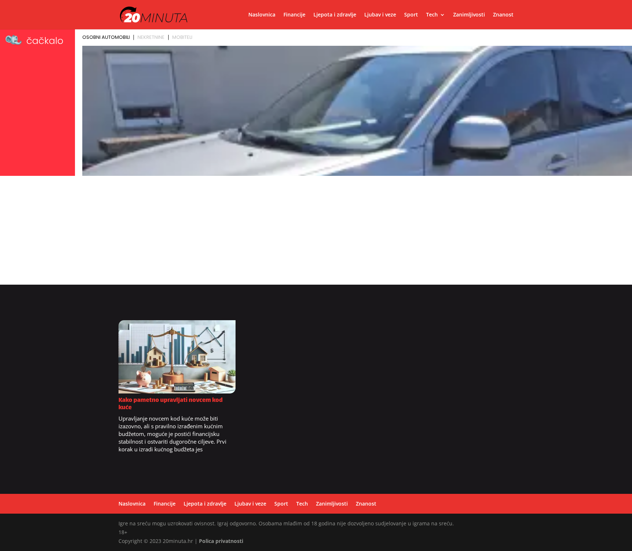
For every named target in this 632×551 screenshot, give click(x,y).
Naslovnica (261, 15)
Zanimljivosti (469, 15)
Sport (411, 15)
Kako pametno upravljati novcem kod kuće (170, 404)
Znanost (503, 15)
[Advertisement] (316, 233)
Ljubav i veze (380, 15)
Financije (294, 15)
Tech (432, 15)
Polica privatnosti (221, 540)
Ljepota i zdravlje (334, 15)
